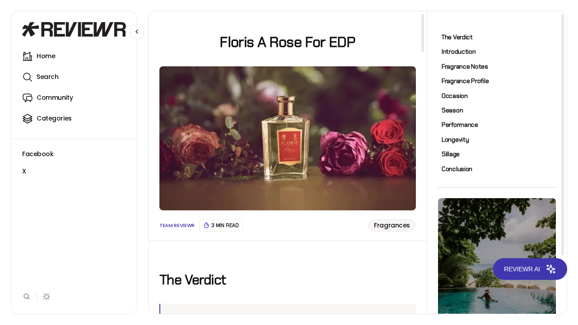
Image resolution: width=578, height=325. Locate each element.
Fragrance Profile (466, 81)
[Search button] (26, 296)
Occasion (456, 96)
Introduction (460, 51)
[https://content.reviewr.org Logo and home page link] (74, 29)
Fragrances (392, 225)
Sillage (452, 154)
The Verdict (458, 37)
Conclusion (458, 169)
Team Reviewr (177, 225)
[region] (74, 179)
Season (454, 110)
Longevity (456, 139)
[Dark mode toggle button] (46, 296)
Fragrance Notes (466, 66)
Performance (461, 125)
